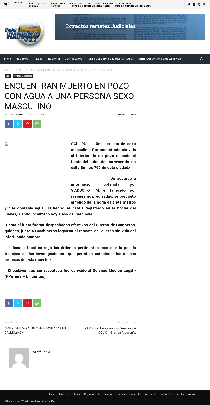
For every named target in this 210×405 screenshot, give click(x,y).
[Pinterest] (27, 124)
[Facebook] (189, 4)
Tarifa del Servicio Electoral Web (178, 394)
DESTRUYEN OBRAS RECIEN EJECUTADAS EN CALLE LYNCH (35, 330)
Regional (89, 394)
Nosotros (64, 394)
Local (18, 70)
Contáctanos (105, 394)
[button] (201, 59)
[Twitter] (198, 4)
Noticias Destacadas (23, 75)
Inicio (8, 70)
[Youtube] (203, 4)
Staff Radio (16, 114)
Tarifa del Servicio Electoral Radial (136, 394)
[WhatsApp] (37, 124)
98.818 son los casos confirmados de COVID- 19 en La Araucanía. (110, 330)
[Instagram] (194, 4)
